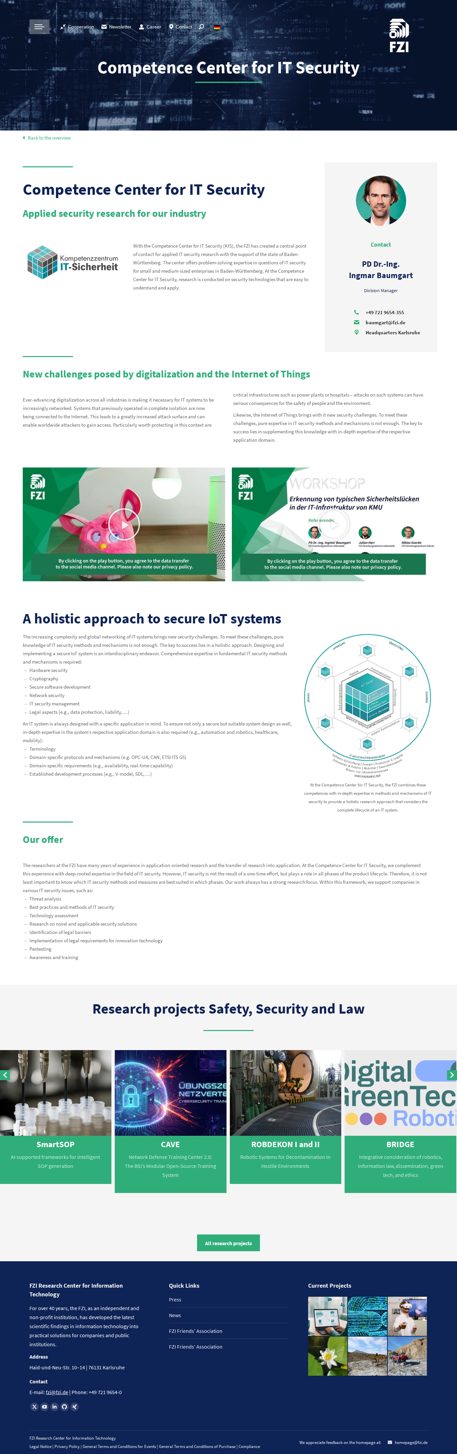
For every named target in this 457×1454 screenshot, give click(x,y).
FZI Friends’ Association (195, 1331)
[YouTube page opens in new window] (44, 1406)
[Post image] (170, 1093)
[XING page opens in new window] (74, 1406)
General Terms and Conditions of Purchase (198, 1446)
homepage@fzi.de (411, 1442)
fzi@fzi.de (57, 1392)
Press (175, 1299)
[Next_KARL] (328, 1317)
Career (154, 26)
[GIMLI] (368, 1317)
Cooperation (81, 26)
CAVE (170, 1144)
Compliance (249, 1446)
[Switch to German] (218, 26)
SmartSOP (55, 1144)
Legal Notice (40, 1446)
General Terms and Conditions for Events (119, 1446)
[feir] (408, 1317)
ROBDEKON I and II (285, 1144)
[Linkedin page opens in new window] (54, 1406)
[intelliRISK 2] (368, 1356)
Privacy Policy (68, 1446)
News (175, 1315)
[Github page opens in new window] (64, 1406)
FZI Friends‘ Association (195, 1346)
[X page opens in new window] (34, 1406)
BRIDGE (400, 1144)
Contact (184, 26)
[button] (124, 524)
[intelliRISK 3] (408, 1356)
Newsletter (120, 26)
